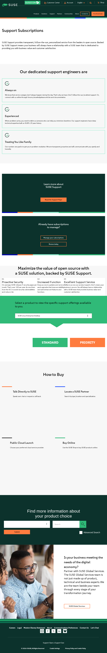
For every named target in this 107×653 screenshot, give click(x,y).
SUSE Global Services (77, 606)
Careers (12, 628)
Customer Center (53, 3)
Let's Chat (95, 628)
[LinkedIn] (59, 631)
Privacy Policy (69, 648)
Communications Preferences (66, 628)
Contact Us (85, 14)
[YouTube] (42, 631)
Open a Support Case (56, 643)
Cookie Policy (81, 648)
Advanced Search (91, 532)
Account (70, 3)
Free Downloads (98, 14)
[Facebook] (48, 631)
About (49, 628)
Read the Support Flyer (53, 200)
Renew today (53, 244)
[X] (53, 631)
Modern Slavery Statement (34, 628)
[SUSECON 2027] (32, 2)
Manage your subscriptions (53, 238)
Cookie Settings (55, 648)
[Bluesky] (65, 631)
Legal (19, 628)
